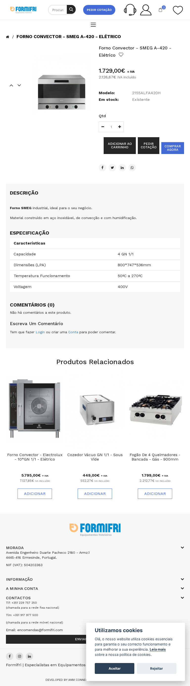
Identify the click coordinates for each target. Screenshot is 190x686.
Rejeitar (156, 668)
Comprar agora (173, 148)
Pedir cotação (99, 10)
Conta (73, 332)
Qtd (102, 115)
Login (40, 332)
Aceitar (115, 668)
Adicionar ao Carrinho (120, 145)
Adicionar (35, 493)
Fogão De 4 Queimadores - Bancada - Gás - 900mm (155, 457)
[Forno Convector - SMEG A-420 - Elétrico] (61, 85)
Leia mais (158, 649)
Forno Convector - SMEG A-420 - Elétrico (69, 36)
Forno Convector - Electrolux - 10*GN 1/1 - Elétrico (35, 457)
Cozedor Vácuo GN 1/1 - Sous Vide (95, 457)
